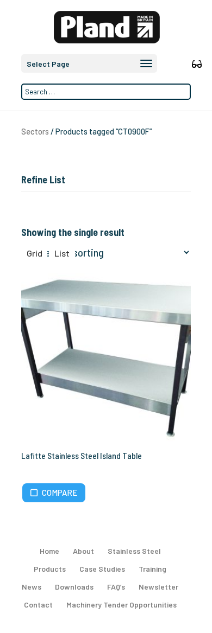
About (83, 550)
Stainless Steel (134, 550)
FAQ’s (116, 586)
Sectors (35, 131)
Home (49, 550)
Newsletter (158, 586)
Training (152, 568)
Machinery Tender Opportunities (121, 604)
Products (50, 568)
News (31, 586)
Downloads (74, 586)
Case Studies (102, 568)
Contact (38, 604)
